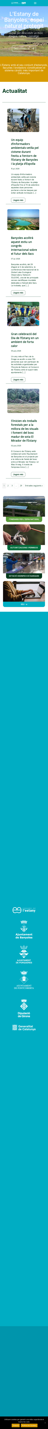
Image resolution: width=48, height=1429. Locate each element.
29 (21, 485)
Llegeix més (18, 200)
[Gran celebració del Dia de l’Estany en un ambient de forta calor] (23, 315)
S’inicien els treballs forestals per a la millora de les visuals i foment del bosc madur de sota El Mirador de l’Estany (24, 431)
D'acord (16, 1425)
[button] (24, 48)
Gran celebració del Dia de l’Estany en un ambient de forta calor (25, 340)
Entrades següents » (34, 485)
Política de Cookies (29, 1425)
